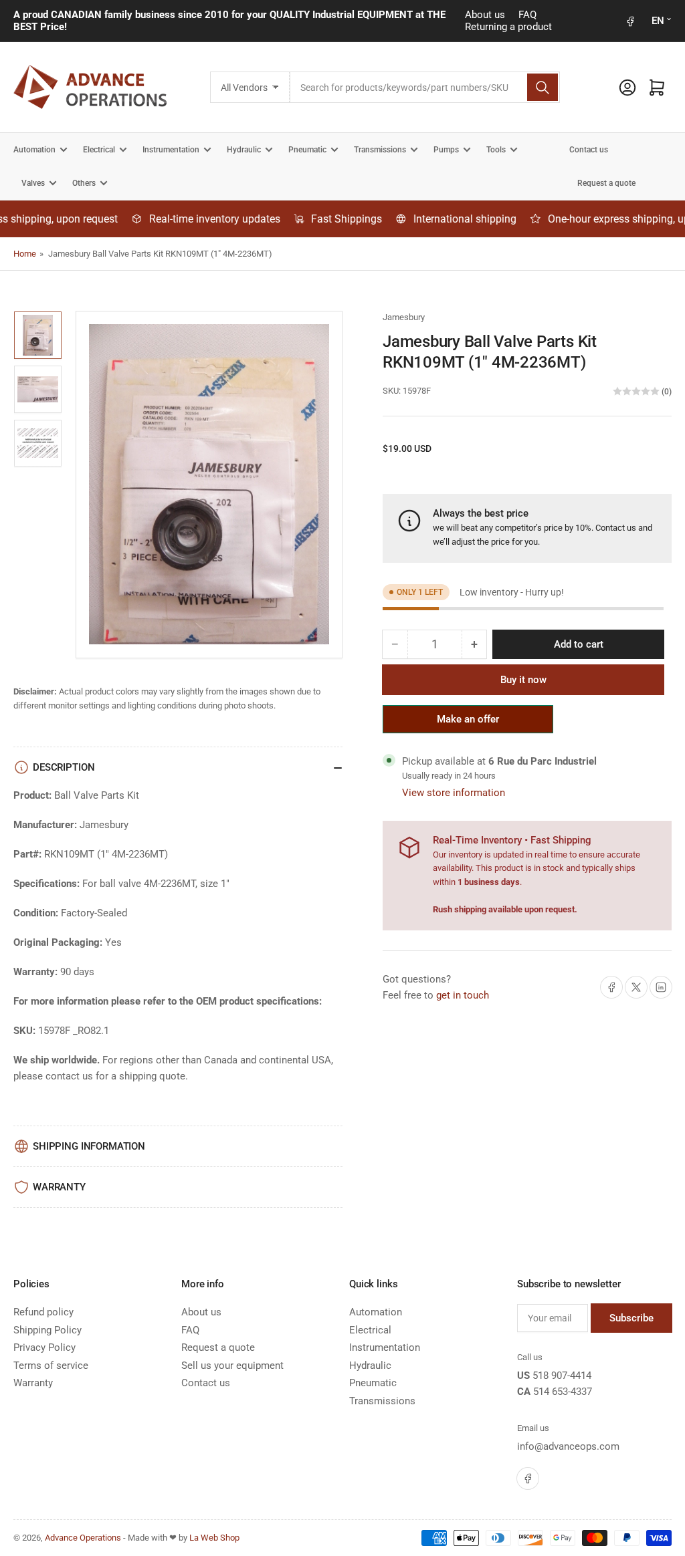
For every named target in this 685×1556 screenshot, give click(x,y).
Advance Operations (83, 1538)
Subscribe (631, 1318)
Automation (34, 149)
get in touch (462, 995)
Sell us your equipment (232, 1365)
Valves (33, 183)
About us (485, 15)
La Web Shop (214, 1538)
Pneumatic (307, 149)
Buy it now (523, 680)
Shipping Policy (47, 1330)
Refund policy (43, 1312)
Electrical (99, 149)
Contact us (588, 149)
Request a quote (606, 183)
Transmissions (380, 149)
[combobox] (424, 87)
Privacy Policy (44, 1347)
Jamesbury (404, 317)
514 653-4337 (562, 1392)
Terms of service (50, 1365)
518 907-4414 (561, 1376)
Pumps (446, 149)
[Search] (542, 87)
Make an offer (468, 723)
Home (24, 254)
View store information (453, 793)
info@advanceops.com (568, 1446)
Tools (496, 149)
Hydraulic (244, 149)
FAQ (527, 15)
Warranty (33, 1383)
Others (84, 183)
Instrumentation (170, 149)
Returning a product (508, 27)
